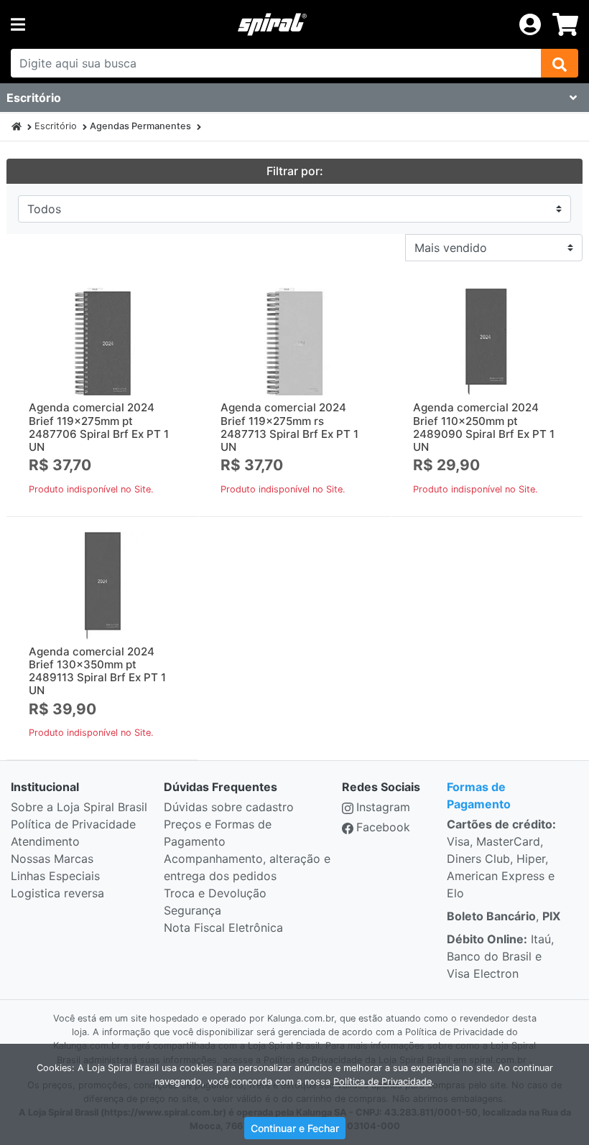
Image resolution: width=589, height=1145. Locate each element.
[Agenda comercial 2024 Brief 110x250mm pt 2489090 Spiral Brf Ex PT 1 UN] (486, 342)
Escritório (55, 126)
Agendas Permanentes (140, 126)
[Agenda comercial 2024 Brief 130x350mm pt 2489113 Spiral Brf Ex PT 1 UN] (102, 586)
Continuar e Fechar (295, 1128)
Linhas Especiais (55, 876)
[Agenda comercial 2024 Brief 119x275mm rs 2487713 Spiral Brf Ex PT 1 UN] (294, 342)
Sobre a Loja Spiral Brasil (79, 807)
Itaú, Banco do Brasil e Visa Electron (500, 956)
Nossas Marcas (52, 858)
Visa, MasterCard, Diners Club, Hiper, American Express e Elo (501, 858)
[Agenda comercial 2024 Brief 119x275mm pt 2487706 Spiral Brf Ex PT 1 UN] (102, 342)
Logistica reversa (57, 893)
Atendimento (45, 841)
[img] (559, 63)
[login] (530, 23)
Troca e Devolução (215, 893)
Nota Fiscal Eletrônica (223, 927)
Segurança (192, 910)
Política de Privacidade (73, 824)
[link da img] (272, 24)
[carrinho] (565, 24)
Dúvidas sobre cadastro (229, 807)
